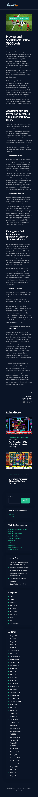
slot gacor (11, 540)
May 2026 (13, 642)
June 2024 (13, 710)
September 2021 (15, 764)
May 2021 (13, 776)
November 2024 (15, 695)
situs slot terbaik (13, 536)
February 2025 (14, 686)
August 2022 (14, 743)
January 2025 (14, 689)
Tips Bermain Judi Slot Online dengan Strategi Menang (18, 444)
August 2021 (14, 767)
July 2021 (13, 770)
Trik (23, 474)
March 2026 (14, 648)
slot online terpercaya (15, 547)
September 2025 (15, 665)
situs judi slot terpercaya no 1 (17, 529)
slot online (11, 545)
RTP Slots (20, 472)
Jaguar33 (11, 514)
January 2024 (14, 725)
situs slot (11, 531)
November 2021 (15, 758)
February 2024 (14, 722)
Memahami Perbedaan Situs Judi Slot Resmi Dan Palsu (18, 481)
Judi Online (14, 18)
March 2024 (14, 719)
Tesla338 (11, 517)
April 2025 (13, 680)
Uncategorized (14, 623)
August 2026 (14, 636)
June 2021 (13, 773)
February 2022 (14, 752)
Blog (11, 437)
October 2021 (14, 761)
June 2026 (13, 639)
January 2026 (14, 654)
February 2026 (14, 651)
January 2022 (14, 755)
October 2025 (14, 662)
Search (10, 496)
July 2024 (13, 707)
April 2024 (13, 716)
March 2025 (14, 683)
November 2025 (15, 659)
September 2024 (15, 701)
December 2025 (15, 657)
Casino (12, 599)
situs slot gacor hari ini (15, 534)
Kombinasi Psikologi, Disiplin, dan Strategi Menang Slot (19, 563)
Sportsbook (24, 18)
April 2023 (13, 734)
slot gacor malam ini (14, 543)
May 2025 (13, 677)
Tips (19, 474)
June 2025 (13, 674)
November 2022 (15, 740)
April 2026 (13, 645)
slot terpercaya (13, 550)
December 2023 (15, 728)
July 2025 (13, 671)
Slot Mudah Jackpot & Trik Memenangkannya (18, 574)
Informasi (13, 602)
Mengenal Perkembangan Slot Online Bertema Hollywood (19, 568)
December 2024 (15, 692)
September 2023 (15, 731)
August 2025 (14, 668)
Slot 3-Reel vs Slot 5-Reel (18, 584)
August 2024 (14, 704)
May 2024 (13, 713)
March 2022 (14, 749)
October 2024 (14, 698)
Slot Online (25, 437)
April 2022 (13, 746)
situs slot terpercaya (14, 538)
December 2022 (15, 737)
